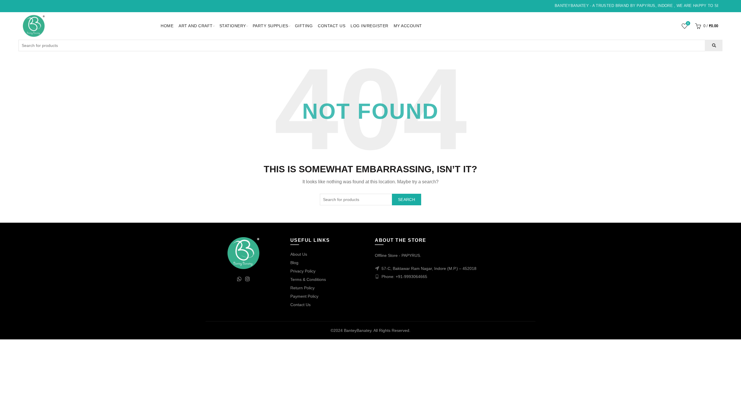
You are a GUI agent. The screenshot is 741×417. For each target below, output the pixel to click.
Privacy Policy (303, 271)
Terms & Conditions (308, 279)
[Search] (713, 45)
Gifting (304, 25)
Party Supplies (270, 25)
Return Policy (302, 288)
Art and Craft (196, 25)
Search (406, 199)
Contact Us (331, 25)
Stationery (232, 25)
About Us (298, 254)
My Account (408, 25)
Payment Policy (304, 296)
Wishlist (688, 23)
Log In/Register (369, 25)
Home (167, 25)
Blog (294, 262)
